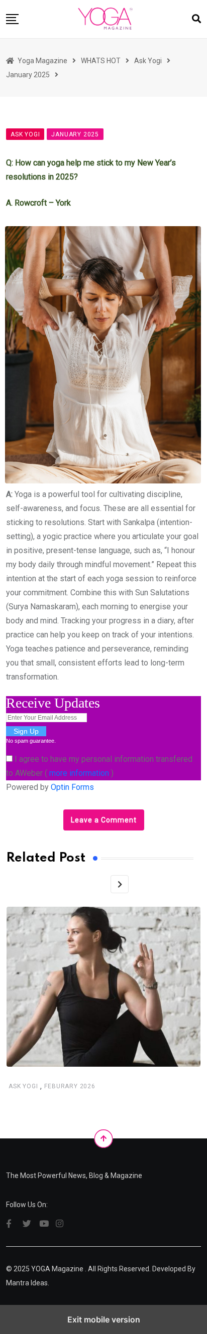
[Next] (120, 884)
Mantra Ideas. (27, 1283)
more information (79, 773)
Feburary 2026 (69, 1086)
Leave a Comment (104, 820)
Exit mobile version (103, 1319)
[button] (12, 19)
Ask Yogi (23, 1086)
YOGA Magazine (57, 1269)
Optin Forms (72, 787)
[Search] (196, 19)
